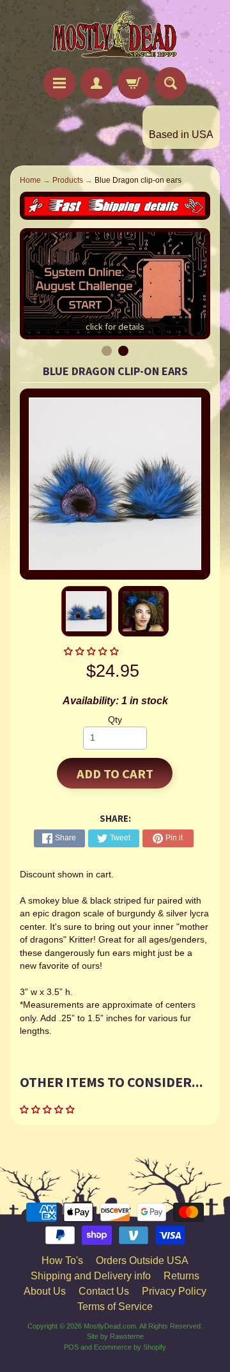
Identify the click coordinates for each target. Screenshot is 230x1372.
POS (71, 1347)
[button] (92, 651)
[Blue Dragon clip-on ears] (86, 611)
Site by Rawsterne (115, 1336)
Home (30, 180)
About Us (45, 1291)
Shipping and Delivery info (91, 1275)
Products (67, 180)
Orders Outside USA (142, 1260)
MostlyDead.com (110, 1326)
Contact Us (104, 1291)
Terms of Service (115, 1306)
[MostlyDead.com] (115, 35)
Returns (181, 1275)
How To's (62, 1260)
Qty (115, 720)
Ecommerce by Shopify (130, 1347)
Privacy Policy (174, 1291)
